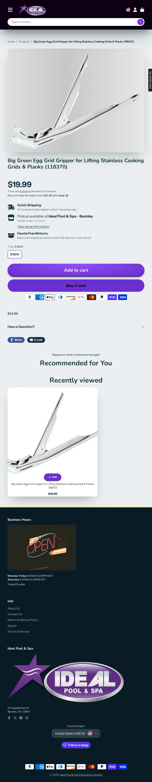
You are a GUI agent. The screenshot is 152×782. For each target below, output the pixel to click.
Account (135, 10)
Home (11, 41)
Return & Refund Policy (23, 620)
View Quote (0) (150, 80)
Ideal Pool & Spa (69, 774)
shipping (25, 191)
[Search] (140, 22)
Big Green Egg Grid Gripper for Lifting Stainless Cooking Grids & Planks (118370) (53, 442)
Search (12, 626)
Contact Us (15, 614)
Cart (142, 10)
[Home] (32, 10)
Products (24, 41)
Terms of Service (18, 631)
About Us (14, 608)
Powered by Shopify (91, 774)
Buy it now (76, 285)
